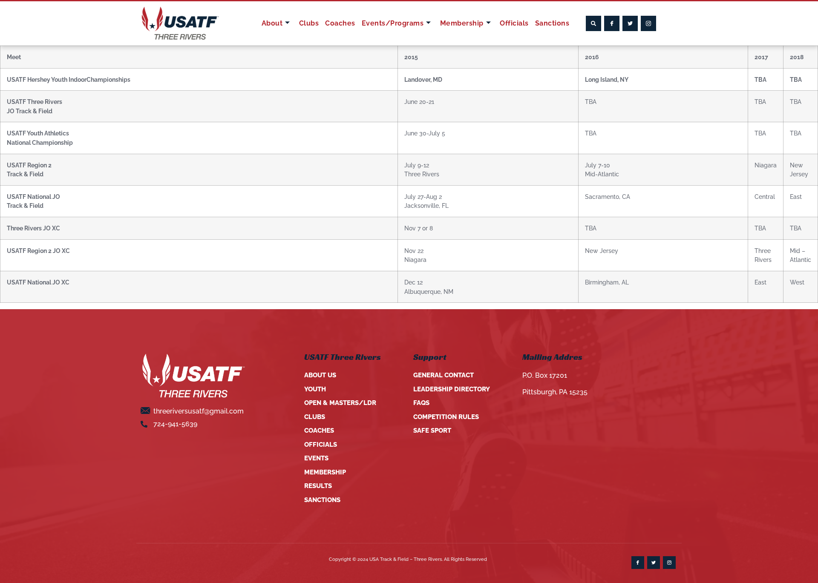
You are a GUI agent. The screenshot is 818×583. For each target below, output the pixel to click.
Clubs (309, 23)
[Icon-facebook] (611, 23)
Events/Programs (393, 23)
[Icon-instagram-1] (648, 23)
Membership (462, 23)
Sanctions (552, 23)
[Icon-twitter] (630, 23)
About (272, 23)
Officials (514, 23)
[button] (593, 23)
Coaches (340, 23)
